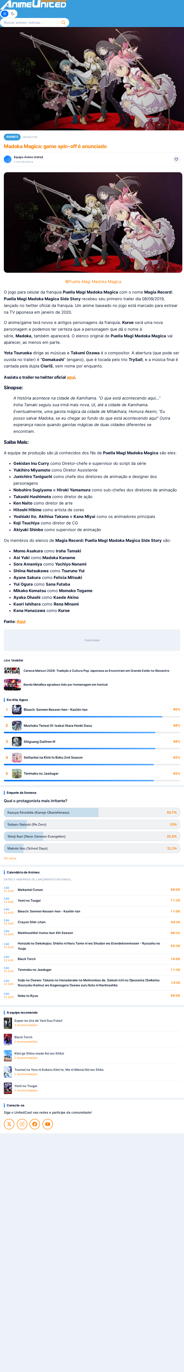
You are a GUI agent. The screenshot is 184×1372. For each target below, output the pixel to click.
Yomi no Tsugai (29, 900)
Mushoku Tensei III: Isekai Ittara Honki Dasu (58, 726)
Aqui (21, 621)
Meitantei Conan (30, 890)
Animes (12, 137)
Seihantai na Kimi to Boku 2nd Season (53, 757)
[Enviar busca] (63, 22)
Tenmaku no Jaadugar (41, 773)
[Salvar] (176, 159)
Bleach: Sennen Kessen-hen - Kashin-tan (55, 709)
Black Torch (27, 959)
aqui (71, 377)
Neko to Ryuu (28, 996)
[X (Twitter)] (9, 1124)
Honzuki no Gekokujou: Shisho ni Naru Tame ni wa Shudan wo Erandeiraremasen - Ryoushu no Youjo (89, 945)
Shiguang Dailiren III (39, 742)
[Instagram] (22, 1124)
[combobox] (29, 22)
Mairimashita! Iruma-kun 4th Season (45, 933)
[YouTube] (47, 1124)
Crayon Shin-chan (32, 922)
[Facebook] (34, 1124)
